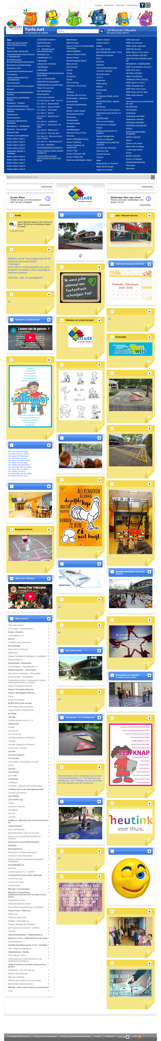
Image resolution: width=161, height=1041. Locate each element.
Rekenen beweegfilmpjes (18, 136)
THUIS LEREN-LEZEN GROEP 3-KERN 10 (50, 152)
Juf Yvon (11, 813)
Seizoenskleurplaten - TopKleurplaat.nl (25, 935)
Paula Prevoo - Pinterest (19, 911)
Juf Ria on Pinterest (16, 807)
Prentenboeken (13, 83)
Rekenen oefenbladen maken (79, 160)
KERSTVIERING (73, 51)
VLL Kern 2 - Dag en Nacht (48, 107)
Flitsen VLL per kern (45, 88)
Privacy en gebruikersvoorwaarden (76, 1036)
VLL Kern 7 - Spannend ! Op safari (49, 126)
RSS (136, 1036)
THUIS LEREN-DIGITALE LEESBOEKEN (17, 79)
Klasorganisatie (15, 849)
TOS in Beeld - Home (17, 955)
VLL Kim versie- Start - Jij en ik (50, 100)
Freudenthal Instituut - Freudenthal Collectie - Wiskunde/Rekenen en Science (27, 681)
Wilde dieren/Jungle (105, 167)
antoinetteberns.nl (16, 635)
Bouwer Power (73, 58)
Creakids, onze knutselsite (19, 642)
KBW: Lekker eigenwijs (136, 46)
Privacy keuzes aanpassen (45, 1036)
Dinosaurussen (102, 74)
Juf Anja (12, 717)
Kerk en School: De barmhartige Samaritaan (80, 47)
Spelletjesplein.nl (15, 942)
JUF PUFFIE (13, 796)
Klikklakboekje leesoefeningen (50, 85)
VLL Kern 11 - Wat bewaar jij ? (50, 142)
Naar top (122, 1037)
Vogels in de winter (104, 170)
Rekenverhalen (13, 118)
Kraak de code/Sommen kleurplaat (17, 122)
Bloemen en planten (105, 55)
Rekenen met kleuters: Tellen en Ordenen (20, 110)
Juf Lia (11, 765)
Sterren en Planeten (105, 139)
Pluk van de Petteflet (105, 121)
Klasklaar (12, 845)
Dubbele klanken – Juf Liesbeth (22, 670)
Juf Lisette (12, 776)
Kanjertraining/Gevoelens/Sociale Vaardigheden (21, 55)
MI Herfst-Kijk (131, 107)
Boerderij (100, 62)
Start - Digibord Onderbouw (20, 948)
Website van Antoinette (18, 974)
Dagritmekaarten (44, 43)
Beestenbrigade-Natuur (77, 61)
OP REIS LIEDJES (134, 73)
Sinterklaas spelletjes (135, 122)
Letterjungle (42, 61)
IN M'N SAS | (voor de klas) (20, 703)
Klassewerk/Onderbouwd (17, 106)
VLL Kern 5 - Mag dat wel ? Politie (48, 117)
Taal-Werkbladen (44, 91)
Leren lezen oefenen (46, 97)
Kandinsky (100, 80)
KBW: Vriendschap (134, 76)
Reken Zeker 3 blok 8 (16, 166)
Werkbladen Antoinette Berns (20, 984)
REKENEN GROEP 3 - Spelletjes (16, 152)
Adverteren (120, 5)
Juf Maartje (13, 779)
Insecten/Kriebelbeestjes (106, 68)
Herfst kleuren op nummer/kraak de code (139, 102)
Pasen (129, 153)
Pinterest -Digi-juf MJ (17, 917)
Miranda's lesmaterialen (19, 889)
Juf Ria (11, 803)
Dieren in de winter (134, 143)
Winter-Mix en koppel (135, 147)
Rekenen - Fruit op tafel (17, 129)
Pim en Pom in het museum (108, 110)
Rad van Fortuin (43, 46)
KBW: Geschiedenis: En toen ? (139, 67)
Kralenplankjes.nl (16, 865)
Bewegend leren (14, 68)
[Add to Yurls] (142, 5)
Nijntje (69, 108)
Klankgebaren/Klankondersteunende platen (50, 74)
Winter (129, 140)
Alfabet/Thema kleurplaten (48, 82)
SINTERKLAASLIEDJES (136, 126)
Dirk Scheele (72, 67)
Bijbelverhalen (73, 43)
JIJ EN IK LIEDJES (104, 71)
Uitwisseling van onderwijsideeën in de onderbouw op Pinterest (25, 960)
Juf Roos (70, 92)
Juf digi (11, 727)
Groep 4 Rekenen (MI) (76, 154)
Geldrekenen (12, 115)
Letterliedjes (42, 70)
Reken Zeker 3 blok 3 (16, 145)
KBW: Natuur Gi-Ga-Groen (137, 52)
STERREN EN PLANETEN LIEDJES (107, 143)
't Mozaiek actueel (15, 625)
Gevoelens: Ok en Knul (76, 86)
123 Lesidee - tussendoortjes (20, 629)
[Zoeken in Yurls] (102, 31)
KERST (129, 129)
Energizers (71, 76)
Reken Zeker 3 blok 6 (16, 160)
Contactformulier (17, 231)
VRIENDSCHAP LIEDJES (137, 79)
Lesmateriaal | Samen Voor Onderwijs (25, 875)
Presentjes (130, 165)
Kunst (98, 93)
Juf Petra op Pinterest (17, 793)
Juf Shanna (13, 810)
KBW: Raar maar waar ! (136, 89)
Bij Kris (11, 639)
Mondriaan (101, 107)
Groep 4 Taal (72, 151)
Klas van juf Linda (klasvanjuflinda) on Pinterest (24, 837)
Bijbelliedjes (72, 40)
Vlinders (99, 157)
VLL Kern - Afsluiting (45, 145)
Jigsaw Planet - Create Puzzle (21, 710)
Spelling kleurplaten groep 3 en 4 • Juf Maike (27, 945)
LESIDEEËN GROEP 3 (46, 40)
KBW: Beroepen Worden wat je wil (139, 59)
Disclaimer (109, 1036)
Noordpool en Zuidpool (106, 125)
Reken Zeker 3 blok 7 (16, 163)
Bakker (99, 46)
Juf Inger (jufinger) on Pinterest (21, 745)
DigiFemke (12, 653)
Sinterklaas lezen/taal (135, 116)
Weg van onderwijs (16, 977)
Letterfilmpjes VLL (44, 58)
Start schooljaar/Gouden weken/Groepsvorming (17, 44)
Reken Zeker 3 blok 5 (16, 157)
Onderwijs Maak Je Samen (19, 904)
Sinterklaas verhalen (135, 119)
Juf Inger (12, 741)
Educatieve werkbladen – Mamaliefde (24, 673)
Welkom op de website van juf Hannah (24, 980)
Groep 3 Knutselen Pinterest (20, 686)
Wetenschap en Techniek (107, 163)
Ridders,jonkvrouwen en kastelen (106, 132)
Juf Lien (11, 769)
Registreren (109, 5)
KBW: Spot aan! (132, 40)
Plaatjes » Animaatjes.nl (18, 921)
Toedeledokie (72, 120)
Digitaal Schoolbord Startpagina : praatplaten (27, 656)
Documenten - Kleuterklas (20, 663)
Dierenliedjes (72, 101)
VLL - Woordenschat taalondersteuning (45, 50)
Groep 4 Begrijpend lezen (78, 139)
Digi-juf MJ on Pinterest (18, 649)
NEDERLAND (102, 118)
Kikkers (99, 87)
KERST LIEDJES (133, 137)
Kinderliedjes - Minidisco (77, 98)
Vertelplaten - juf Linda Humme (21, 970)
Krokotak (12, 868)
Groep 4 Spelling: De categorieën (75, 146)
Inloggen (98, 5)
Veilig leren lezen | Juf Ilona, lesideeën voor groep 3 (27, 965)
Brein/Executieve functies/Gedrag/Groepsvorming (20, 61)
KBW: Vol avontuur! (134, 43)
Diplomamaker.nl (15, 660)
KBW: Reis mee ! (133, 70)
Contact (97, 1036)
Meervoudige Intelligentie (18, 51)
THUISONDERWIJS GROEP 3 (50, 148)
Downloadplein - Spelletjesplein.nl (23, 666)
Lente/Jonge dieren (134, 150)
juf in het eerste (14, 734)
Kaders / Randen (15, 632)
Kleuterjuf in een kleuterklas (20, 856)
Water (98, 160)
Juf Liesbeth (13, 772)
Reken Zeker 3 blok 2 (16, 142)
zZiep (10, 991)
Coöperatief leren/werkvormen (20, 71)
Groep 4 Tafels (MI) (75, 157)
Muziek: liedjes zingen (76, 111)
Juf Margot (12, 782)
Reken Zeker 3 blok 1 (16, 139)
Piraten (99, 128)
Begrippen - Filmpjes (16, 103)
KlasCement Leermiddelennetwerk (23, 842)
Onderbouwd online (16, 900)
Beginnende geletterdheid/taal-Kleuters (20, 93)
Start (9, 40)
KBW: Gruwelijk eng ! (135, 86)
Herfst (128, 98)
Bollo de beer (72, 64)
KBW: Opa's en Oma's (135, 83)
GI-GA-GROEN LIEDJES (136, 55)
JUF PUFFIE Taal (15, 800)
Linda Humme (14, 885)
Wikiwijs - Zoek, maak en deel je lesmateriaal (28, 987)
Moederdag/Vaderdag (135, 162)
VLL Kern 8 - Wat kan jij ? (47, 130)
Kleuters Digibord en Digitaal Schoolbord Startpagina (25, 860)
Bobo (69, 89)
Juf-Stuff (11, 817)
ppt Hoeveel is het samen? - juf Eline (23, 928)
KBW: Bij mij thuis (133, 49)
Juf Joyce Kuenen (16, 755)
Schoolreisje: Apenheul (106, 148)
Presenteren (12, 74)
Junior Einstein (15, 826)
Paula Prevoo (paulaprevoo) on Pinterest (25, 907)
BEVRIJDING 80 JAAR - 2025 (109, 52)
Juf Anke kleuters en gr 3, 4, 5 (20, 720)
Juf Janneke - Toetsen (17, 748)
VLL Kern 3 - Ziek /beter (47, 110)
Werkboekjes (132, 5)
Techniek (70, 136)
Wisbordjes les (43, 54)
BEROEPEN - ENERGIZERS (138, 64)
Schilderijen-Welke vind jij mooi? (107, 97)
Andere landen (102, 43)
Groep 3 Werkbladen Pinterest (21, 693)
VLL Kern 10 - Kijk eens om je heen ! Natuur (49, 137)
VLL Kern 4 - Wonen (45, 113)
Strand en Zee (102, 151)
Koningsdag (101, 90)
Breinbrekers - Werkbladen (18, 126)
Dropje (69, 73)
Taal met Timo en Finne (76, 133)
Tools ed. (11, 48)
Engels (69, 79)
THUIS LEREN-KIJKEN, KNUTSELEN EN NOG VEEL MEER (49, 158)
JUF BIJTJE (13, 724)
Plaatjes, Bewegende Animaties (21, 924)
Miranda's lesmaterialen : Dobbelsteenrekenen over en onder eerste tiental (27, 894)
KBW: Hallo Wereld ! (134, 95)
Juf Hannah (13, 731)
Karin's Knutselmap (16, 829)
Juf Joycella (13, 758)
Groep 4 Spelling (74, 142)
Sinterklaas (131, 113)
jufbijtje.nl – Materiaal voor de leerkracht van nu (28, 821)
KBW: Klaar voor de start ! (137, 92)
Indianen (100, 65)
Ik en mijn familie (103, 49)
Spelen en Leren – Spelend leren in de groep (27, 938)
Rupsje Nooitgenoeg (105, 136)
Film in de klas (73, 83)
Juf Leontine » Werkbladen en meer (23, 762)
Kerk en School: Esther (76, 54)
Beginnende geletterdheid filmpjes (18, 99)
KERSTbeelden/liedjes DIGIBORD (136, 133)
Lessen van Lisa (15, 879)
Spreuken (130, 168)
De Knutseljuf (14, 646)
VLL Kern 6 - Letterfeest (47, 121)
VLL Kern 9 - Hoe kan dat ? (48, 133)
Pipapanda (71, 117)
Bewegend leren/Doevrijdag (19, 65)
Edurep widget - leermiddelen (20, 677)
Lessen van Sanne (16, 882)
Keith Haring (101, 84)
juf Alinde (12, 713)
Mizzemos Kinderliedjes (77, 105)
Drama (69, 70)
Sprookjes (71, 126)
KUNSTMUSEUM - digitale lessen (107, 102)
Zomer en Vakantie (134, 159)
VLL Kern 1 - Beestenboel (48, 104)
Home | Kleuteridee (16, 700)
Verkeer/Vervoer (103, 154)
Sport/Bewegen (73, 130)
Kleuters (10, 89)
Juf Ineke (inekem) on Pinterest (21, 738)
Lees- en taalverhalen (46, 79)
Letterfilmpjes (42, 67)
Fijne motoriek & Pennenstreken (20, 86)
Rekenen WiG (13, 132)
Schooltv (12, 931)
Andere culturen (103, 40)
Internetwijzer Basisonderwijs (20, 707)
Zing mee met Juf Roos (76, 95)
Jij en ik (99, 77)
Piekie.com (13, 914)
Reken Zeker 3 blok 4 (16, 148)
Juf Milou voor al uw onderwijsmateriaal (25, 789)
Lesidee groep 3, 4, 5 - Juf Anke (21, 872)
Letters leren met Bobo (46, 64)
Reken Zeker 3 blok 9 (16, 169)
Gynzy (11, 696)
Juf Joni (11, 751)
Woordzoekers (43, 94)
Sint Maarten (131, 110)
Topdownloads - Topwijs (18, 952)
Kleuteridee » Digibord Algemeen (22, 852)
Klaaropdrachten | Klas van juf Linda (23, 833)
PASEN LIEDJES (133, 156)
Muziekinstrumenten (75, 114)
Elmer (98, 58)
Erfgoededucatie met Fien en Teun (108, 114)
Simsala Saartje (73, 123)
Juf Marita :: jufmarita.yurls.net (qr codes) (25, 786)
